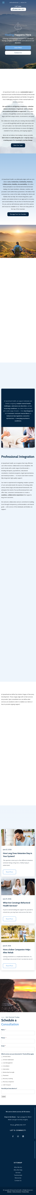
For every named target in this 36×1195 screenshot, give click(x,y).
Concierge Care (10, 758)
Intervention (9, 734)
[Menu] (3, 2)
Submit (3, 1096)
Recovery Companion (12, 744)
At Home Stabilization (8, 1059)
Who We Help (18, 1170)
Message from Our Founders (18, 214)
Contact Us (18, 53)
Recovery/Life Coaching (13, 784)
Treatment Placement (12, 768)
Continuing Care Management (15, 779)
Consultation (9, 723)
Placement (8, 748)
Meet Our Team (18, 145)
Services (18, 1172)
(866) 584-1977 (19, 9)
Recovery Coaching (8, 1078)
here (23, 1117)
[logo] (18, 3)
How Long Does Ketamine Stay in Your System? (17, 855)
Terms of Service (16, 1191)
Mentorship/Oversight (12, 800)
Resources (18, 1178)
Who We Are (18, 1167)
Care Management (11, 763)
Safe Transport (10, 739)
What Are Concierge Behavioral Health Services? (16, 904)
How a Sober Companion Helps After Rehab (16, 951)
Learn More (18, 48)
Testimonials (18, 1175)
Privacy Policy (25, 1191)
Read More (9, 872)
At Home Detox (10, 753)
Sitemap (9, 1191)
